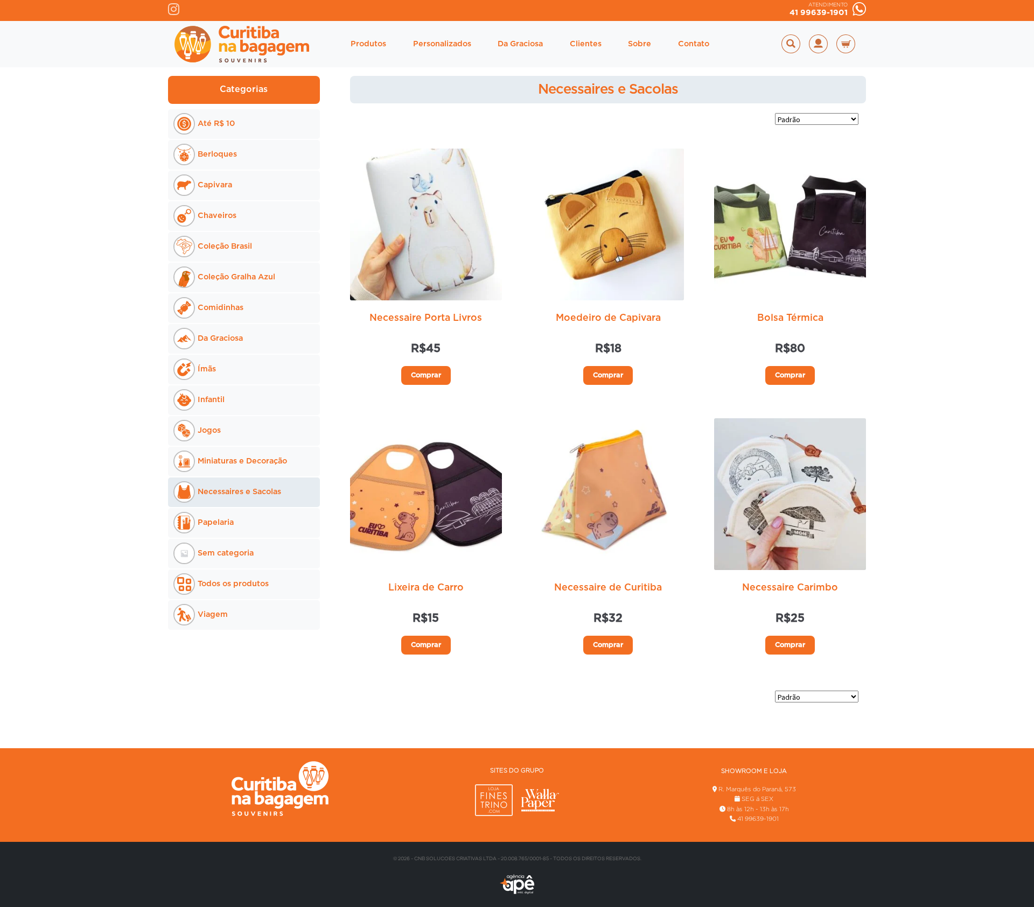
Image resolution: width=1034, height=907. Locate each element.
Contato (693, 44)
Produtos (368, 44)
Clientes (586, 44)
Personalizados (442, 44)
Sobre (639, 44)
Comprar (426, 375)
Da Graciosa (520, 44)
